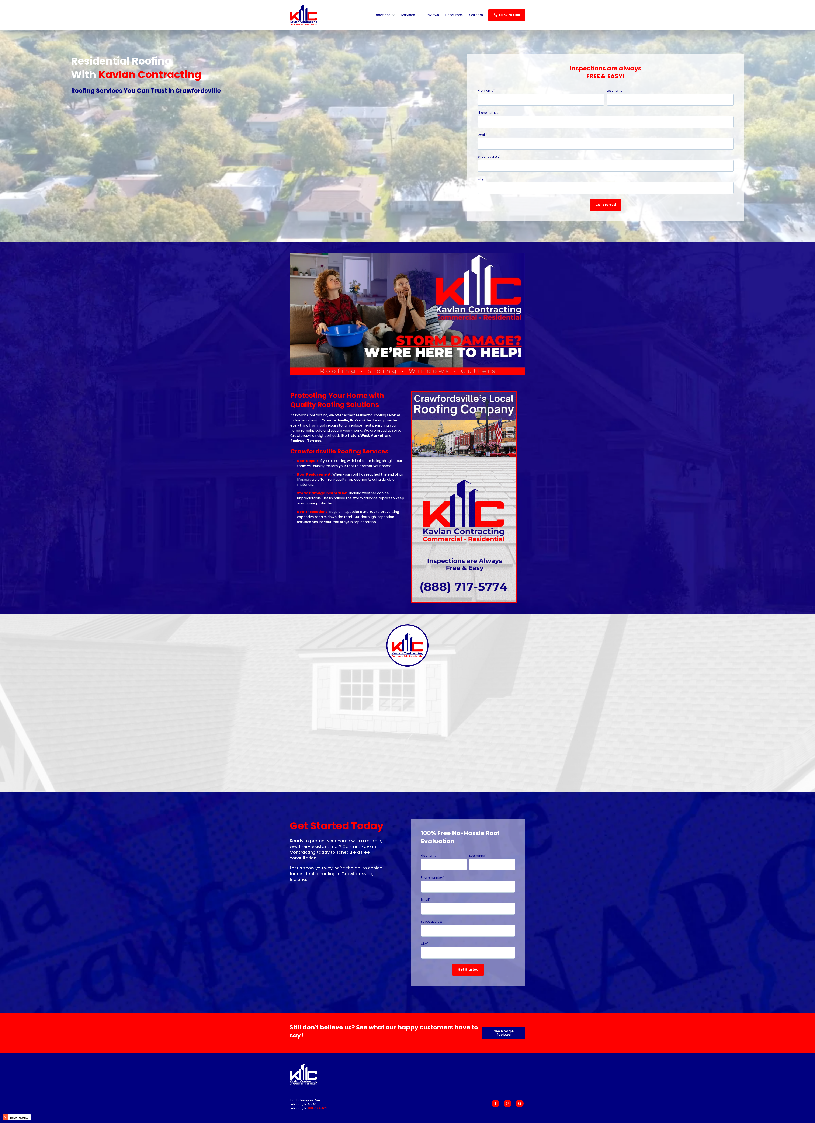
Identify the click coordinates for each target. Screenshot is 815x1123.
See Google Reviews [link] (504, 1033)
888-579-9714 (318, 1108)
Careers (476, 15)
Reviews (432, 15)
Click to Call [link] (509, 15)
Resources (454, 15)
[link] (316, 14)
